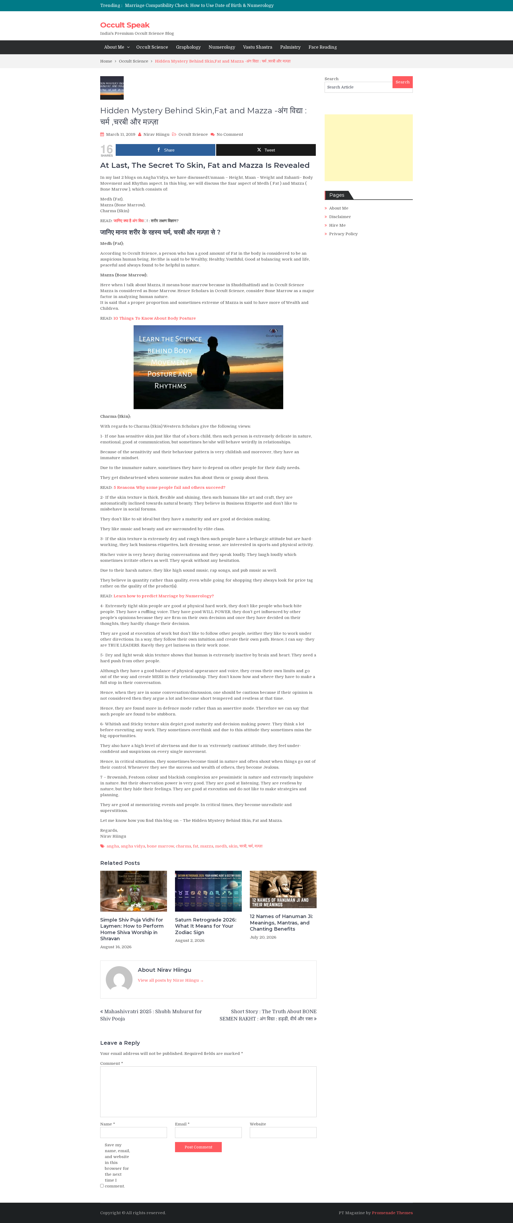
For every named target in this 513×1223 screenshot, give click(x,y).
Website (258, 1124)
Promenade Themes (392, 1212)
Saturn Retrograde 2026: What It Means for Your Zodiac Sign (205, 926)
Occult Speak (124, 24)
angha (113, 846)
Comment (111, 1063)
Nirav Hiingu (156, 134)
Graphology (188, 47)
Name (107, 1124)
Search (332, 78)
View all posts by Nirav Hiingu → (171, 980)
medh (221, 846)
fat (195, 846)
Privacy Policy (343, 233)
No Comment (230, 134)
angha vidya (133, 846)
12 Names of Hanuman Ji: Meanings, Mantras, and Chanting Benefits (281, 923)
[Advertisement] (369, 147)
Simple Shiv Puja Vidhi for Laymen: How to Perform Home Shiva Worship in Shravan (132, 929)
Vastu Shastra (257, 47)
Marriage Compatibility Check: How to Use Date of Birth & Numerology (199, 5)
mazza (206, 846)
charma (183, 846)
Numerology (222, 47)
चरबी (242, 846)
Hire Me (337, 225)
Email (182, 1124)
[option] (206, 6)
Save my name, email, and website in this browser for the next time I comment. (117, 1166)
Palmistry (290, 47)
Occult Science (152, 47)
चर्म (250, 846)
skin (233, 846)
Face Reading (323, 47)
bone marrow (160, 846)
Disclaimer (340, 216)
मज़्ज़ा (258, 846)
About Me (114, 47)
